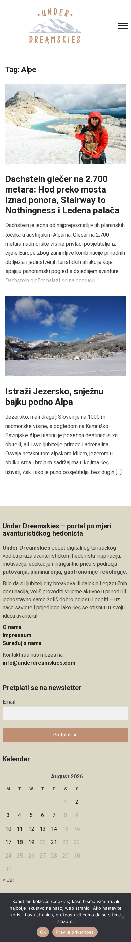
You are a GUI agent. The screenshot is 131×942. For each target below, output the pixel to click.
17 (8, 842)
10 (8, 829)
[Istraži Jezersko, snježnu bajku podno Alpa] (65, 336)
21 (54, 842)
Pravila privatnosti (75, 932)
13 (43, 829)
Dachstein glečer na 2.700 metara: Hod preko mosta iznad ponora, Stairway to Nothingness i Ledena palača (62, 195)
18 (20, 842)
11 (20, 829)
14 (54, 829)
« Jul (8, 880)
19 (31, 842)
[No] (122, 917)
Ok (43, 932)
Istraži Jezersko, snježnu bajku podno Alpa (54, 396)
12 (31, 829)
